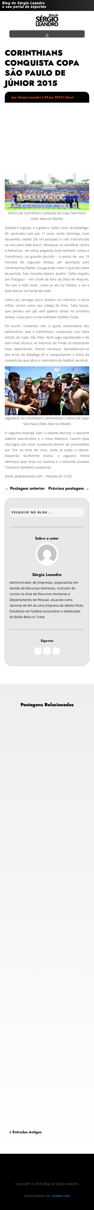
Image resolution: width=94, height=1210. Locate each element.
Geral (69, 97)
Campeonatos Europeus (30, 797)
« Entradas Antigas (25, 1132)
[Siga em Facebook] (79, 6)
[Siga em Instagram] (69, 6)
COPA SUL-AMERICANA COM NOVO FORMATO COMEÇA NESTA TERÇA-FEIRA (43, 779)
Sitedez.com (61, 1196)
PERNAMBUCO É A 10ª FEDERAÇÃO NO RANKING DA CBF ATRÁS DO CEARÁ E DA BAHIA (44, 1050)
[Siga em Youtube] (88, 6)
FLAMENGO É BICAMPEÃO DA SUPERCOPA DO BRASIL (44, 915)
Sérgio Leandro (29, 97)
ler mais (19, 844)
